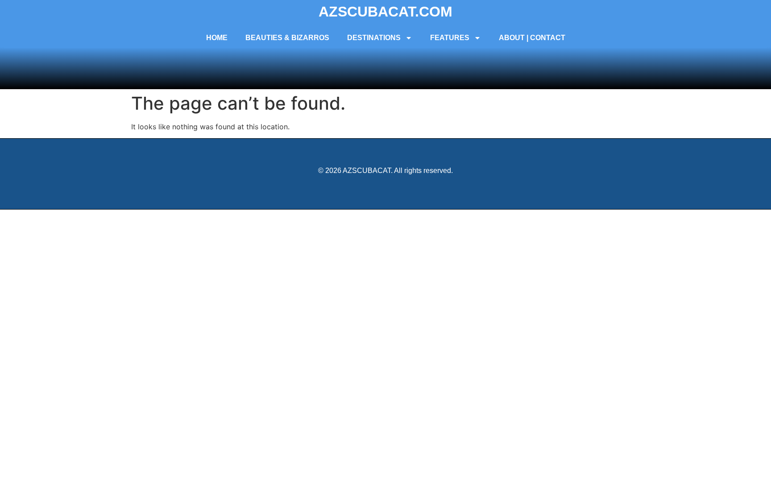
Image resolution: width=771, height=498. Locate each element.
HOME (217, 37)
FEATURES (449, 37)
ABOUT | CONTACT (532, 37)
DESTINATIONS (374, 37)
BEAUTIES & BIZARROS (287, 37)
